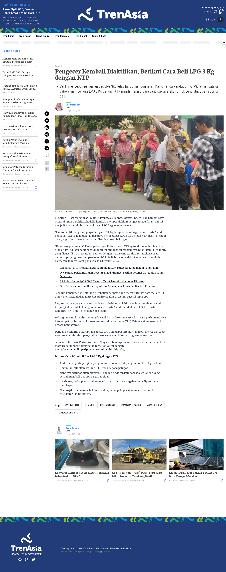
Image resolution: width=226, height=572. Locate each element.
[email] (46, 141)
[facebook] (46, 113)
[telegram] (46, 134)
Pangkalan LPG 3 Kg (131, 404)
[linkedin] (46, 148)
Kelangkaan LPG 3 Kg (67, 412)
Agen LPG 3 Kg (154, 404)
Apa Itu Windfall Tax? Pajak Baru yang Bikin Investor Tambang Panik (137, 474)
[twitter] (46, 120)
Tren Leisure (43, 36)
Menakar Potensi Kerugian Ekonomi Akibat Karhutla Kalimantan (17, 170)
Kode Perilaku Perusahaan (95, 548)
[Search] (214, 19)
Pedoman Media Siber (120, 548)
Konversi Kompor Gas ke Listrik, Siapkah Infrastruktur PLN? (82, 474)
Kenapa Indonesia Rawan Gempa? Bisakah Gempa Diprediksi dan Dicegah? (16, 156)
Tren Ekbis (8, 36)
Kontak (78, 548)
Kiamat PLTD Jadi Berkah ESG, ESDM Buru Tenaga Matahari (193, 474)
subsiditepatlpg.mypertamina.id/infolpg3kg (97, 349)
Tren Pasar (25, 36)
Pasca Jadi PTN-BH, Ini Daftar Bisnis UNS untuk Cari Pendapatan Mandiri (19, 183)
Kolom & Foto (99, 36)
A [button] (46, 163)
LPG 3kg (89, 404)
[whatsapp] (46, 127)
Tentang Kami (67, 548)
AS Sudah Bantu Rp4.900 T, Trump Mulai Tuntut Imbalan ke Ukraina (102, 281)
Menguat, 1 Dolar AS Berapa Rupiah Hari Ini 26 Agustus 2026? (18, 102)
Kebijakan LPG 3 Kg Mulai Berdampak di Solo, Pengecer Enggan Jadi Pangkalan (109, 267)
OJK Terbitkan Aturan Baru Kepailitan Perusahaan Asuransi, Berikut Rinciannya (109, 286)
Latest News (11, 51)
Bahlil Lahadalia (72, 404)
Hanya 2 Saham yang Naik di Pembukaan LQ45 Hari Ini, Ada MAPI (19, 115)
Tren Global (80, 36)
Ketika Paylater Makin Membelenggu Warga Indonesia (14, 143)
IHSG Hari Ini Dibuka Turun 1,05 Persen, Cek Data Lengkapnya (17, 129)
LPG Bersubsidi (107, 404)
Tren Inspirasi (61, 36)
